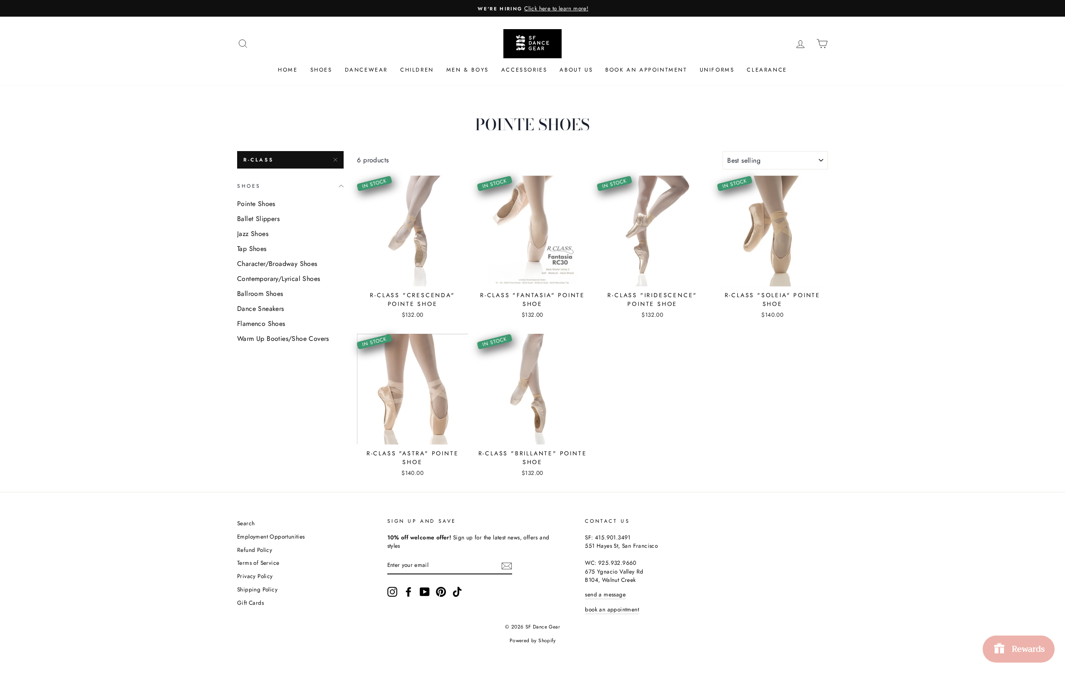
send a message (605, 594)
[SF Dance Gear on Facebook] (409, 592)
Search (246, 523)
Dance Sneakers (260, 308)
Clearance (767, 70)
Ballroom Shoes (260, 293)
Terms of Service (258, 563)
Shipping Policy (257, 589)
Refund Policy (254, 550)
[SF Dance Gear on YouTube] (425, 592)
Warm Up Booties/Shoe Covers (283, 338)
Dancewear (366, 70)
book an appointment (612, 609)
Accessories (524, 70)
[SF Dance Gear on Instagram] (392, 592)
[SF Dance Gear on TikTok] (457, 592)
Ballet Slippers (258, 219)
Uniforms (717, 70)
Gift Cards (250, 602)
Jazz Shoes (252, 233)
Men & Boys (467, 70)
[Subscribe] (506, 565)
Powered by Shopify (532, 640)
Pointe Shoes (256, 204)
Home (287, 70)
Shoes (321, 70)
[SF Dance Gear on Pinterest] (441, 592)
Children (417, 70)
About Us (576, 70)
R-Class (258, 160)
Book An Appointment (646, 70)
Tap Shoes (252, 248)
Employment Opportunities (271, 536)
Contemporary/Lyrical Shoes (278, 278)
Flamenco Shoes (261, 323)
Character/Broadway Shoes (277, 263)
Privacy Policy (255, 576)
